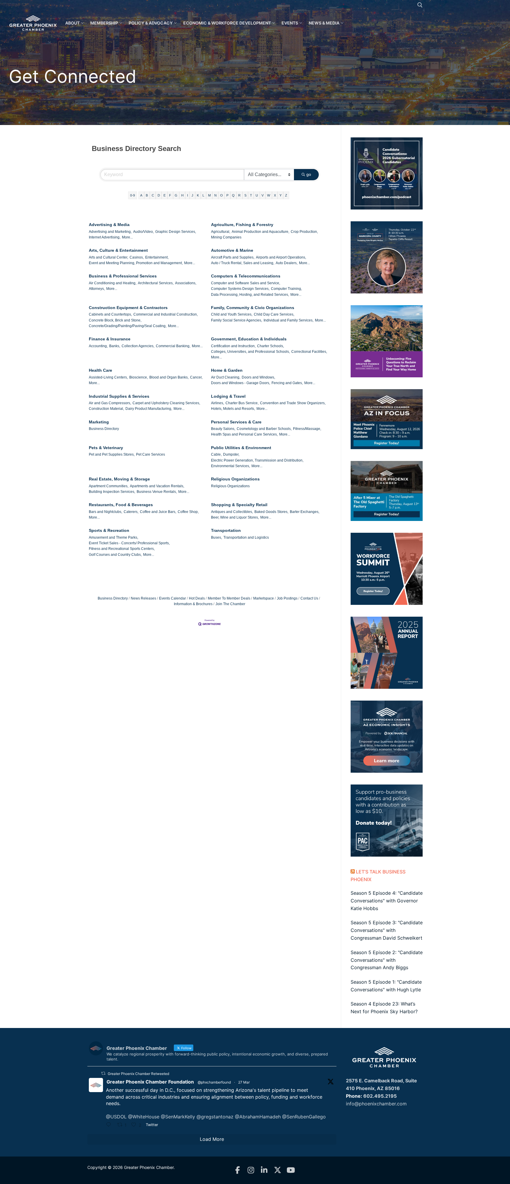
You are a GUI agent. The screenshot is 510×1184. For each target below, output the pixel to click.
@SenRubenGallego (304, 1117)
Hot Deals (197, 598)
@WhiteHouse (143, 1117)
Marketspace (263, 598)
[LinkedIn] (264, 1170)
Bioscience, (138, 377)
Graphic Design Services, (175, 232)
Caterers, (131, 512)
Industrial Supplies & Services (119, 396)
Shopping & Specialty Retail (239, 504)
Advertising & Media (109, 224)
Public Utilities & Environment (241, 447)
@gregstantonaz (215, 1117)
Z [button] (286, 195)
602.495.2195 (380, 1096)
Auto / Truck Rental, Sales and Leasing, (242, 263)
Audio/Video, (143, 232)
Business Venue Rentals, (157, 492)
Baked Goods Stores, (271, 512)
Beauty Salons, (223, 429)
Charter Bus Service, (242, 403)
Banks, (114, 346)
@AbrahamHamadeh (258, 1117)
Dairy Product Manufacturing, (148, 409)
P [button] (227, 195)
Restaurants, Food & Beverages (121, 504)
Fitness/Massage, (307, 429)
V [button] (262, 195)
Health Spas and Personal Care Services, (244, 434)
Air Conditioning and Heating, (112, 283)
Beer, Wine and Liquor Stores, (235, 517)
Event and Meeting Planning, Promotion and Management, (136, 263)
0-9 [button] (132, 195)
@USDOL (116, 1117)
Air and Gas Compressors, (110, 403)
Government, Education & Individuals (249, 339)
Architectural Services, (156, 283)
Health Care (100, 370)
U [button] (257, 195)
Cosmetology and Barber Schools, (264, 429)
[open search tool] (420, 5)
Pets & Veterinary (106, 447)
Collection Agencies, (138, 346)
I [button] (187, 195)
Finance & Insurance (109, 339)
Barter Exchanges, (304, 512)
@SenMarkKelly (178, 1117)
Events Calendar (172, 598)
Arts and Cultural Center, (108, 257)
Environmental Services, (230, 466)
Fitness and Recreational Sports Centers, (122, 549)
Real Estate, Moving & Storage (119, 479)
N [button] (215, 195)
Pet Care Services (150, 454)
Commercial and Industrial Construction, (165, 314)
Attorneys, (97, 289)
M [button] (209, 195)
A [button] (141, 195)
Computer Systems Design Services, (240, 289)
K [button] (198, 195)
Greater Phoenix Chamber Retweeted (138, 1073)
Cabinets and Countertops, (110, 314)
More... (127, 237)
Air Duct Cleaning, (225, 377)
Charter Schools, (270, 346)
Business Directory (104, 429)
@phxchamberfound (214, 1082)
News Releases (143, 598)
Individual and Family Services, (288, 320)
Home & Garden (227, 370)
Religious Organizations (235, 479)
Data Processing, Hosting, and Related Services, (250, 295)
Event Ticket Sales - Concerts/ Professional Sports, (129, 543)
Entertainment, (157, 257)
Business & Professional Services (123, 276)
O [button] (221, 195)
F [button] (170, 195)
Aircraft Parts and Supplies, (232, 257)
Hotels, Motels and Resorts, (233, 409)
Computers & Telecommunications (245, 276)
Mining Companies (226, 237)
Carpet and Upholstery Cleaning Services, (166, 403)
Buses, (216, 537)
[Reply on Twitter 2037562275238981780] (110, 1125)
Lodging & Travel (228, 396)
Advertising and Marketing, (110, 232)
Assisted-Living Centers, (108, 377)
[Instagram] (251, 1170)
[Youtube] (291, 1170)
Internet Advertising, (104, 237)
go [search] (308, 174)
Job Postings (287, 598)
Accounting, (98, 346)
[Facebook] (237, 1170)
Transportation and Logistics (246, 537)
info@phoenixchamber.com (376, 1104)
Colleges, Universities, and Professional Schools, (250, 352)
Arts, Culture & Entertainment (118, 250)
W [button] (268, 195)
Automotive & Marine (232, 250)
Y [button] (280, 195)
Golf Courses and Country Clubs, (115, 555)
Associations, (185, 283)
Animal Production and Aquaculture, (260, 232)
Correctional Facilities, (309, 352)
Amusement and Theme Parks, (113, 537)
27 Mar (244, 1082)
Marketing (99, 422)
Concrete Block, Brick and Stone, (115, 320)
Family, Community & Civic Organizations (252, 307)
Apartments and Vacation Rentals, (157, 486)
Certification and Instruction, (233, 346)
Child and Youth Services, (231, 314)
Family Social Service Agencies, (236, 320)
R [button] (239, 195)
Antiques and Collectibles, (232, 512)
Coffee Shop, (188, 512)
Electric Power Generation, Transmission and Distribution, (257, 460)
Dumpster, (231, 454)
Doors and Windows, (258, 377)
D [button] (159, 195)
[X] (277, 1170)
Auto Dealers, (287, 263)
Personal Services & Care (236, 422)
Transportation (226, 530)
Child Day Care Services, (274, 314)
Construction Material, (106, 409)
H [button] (182, 195)
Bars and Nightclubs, (105, 512)
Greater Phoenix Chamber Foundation (150, 1082)
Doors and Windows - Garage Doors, (240, 383)
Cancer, (196, 377)
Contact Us (309, 598)
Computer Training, (286, 289)
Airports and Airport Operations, (281, 257)
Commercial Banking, (173, 346)
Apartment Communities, (108, 486)
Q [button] (233, 195)
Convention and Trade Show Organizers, (293, 403)
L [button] (203, 195)
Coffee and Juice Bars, (158, 512)
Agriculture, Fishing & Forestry (242, 224)
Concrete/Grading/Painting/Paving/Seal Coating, (127, 326)
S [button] (245, 195)
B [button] (147, 195)
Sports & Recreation (109, 530)
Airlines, (217, 403)
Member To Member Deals (229, 598)
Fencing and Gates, (287, 383)
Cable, (216, 454)
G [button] (176, 195)
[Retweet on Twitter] (103, 1073)
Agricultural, (220, 232)
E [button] (165, 195)
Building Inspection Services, (112, 492)
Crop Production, (304, 232)
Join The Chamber (230, 604)
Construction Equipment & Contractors (128, 307)
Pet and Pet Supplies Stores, (112, 454)
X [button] (275, 195)
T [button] (251, 195)
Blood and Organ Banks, (169, 377)
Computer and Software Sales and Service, (245, 283)
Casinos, (137, 257)
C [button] (153, 195)
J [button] (192, 195)
